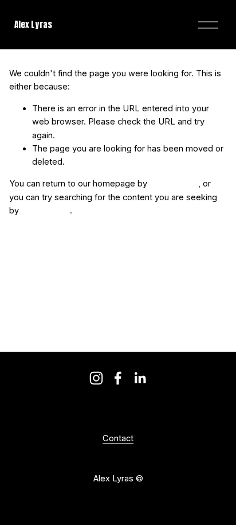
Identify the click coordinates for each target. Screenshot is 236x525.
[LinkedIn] (140, 378)
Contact (118, 439)
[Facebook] (118, 378)
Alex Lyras (33, 24)
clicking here (174, 183)
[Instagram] (96, 378)
